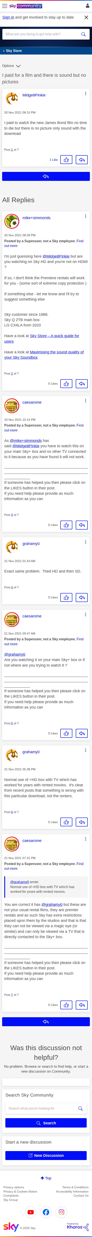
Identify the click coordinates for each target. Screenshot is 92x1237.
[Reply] (82, 159)
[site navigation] (4, 6)
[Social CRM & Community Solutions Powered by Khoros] (78, 1227)
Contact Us (81, 1195)
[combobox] (41, 34)
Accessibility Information (72, 1191)
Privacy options (13, 1187)
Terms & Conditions (75, 1187)
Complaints (11, 1195)
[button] (85, 93)
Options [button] (8, 66)
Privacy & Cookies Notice (20, 1191)
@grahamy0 (14, 654)
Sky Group (10, 1200)
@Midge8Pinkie (56, 256)
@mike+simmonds (26, 440)
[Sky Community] (26, 6)
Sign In (87, 7)
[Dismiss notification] (86, 17)
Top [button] (48, 1178)
